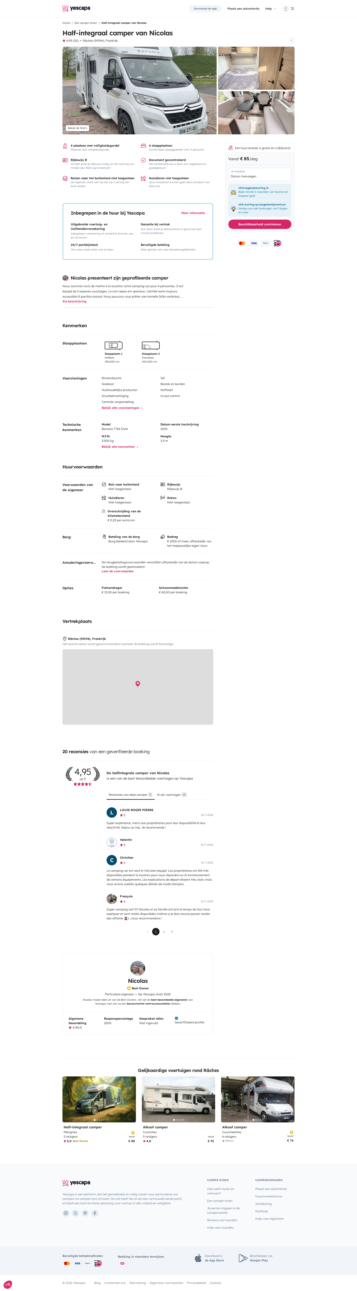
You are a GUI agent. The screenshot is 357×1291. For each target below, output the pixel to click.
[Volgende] (131, 1099)
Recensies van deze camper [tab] (130, 795)
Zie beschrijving (74, 301)
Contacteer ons (115, 1283)
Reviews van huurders (222, 1220)
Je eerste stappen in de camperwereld (223, 1210)
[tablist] (160, 796)
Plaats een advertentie (271, 1189)
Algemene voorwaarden (166, 1283)
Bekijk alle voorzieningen (121, 408)
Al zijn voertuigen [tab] (171, 795)
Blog (97, 1283)
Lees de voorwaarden (118, 571)
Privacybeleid (196, 1283)
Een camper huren (219, 1201)
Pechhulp (261, 1211)
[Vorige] (66, 1099)
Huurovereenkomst (268, 1196)
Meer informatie (193, 213)
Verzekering (263, 1204)
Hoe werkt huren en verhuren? (220, 1191)
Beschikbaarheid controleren (259, 224)
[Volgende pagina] (172, 931)
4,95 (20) (72, 40)
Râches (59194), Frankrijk (100, 40)
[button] (7, 1284)
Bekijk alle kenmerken (119, 447)
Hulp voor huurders (220, 1227)
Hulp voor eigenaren (269, 1218)
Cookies (215, 1283)
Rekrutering (137, 1283)
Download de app (205, 8)
